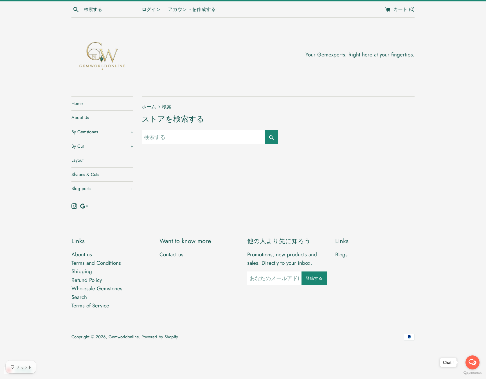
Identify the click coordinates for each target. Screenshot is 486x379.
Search (79, 297)
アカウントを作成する (192, 9)
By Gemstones (102, 132)
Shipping (81, 271)
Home (77, 103)
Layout (77, 160)
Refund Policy (86, 280)
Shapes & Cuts (85, 174)
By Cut (102, 146)
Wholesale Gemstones (96, 288)
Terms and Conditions (96, 263)
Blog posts (102, 188)
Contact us (171, 254)
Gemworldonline (124, 337)
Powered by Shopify (159, 337)
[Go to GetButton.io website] (473, 373)
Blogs (341, 254)
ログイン (151, 9)
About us (81, 254)
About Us (80, 117)
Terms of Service (90, 305)
